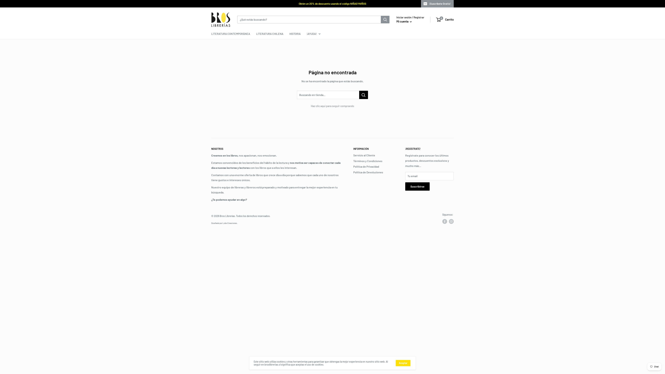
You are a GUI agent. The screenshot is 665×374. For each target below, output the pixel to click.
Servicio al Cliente (364, 155)
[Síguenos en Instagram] (451, 221)
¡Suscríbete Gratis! (440, 3)
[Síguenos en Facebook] (444, 221)
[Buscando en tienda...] (363, 95)
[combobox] (309, 19)
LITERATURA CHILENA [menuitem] (269, 33)
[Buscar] (385, 19)
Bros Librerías (227, 216)
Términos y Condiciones (367, 161)
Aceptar (403, 363)
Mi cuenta (402, 21)
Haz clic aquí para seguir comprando (332, 106)
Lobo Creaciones (230, 223)
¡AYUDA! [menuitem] (312, 33)
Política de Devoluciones (368, 172)
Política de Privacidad (366, 166)
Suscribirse (417, 186)
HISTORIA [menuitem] (295, 33)
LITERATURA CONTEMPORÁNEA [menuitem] (230, 33)
